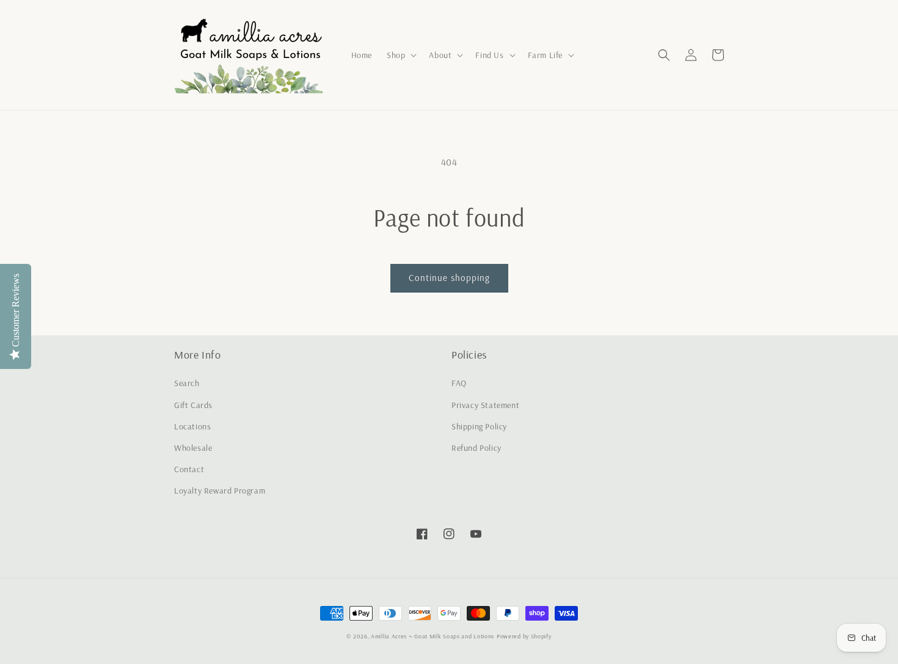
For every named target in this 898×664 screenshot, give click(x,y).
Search (187, 383)
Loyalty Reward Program (219, 490)
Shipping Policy (479, 426)
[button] (400, 55)
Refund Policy (476, 447)
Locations (192, 426)
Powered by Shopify (524, 636)
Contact (189, 469)
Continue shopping (449, 277)
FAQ (459, 383)
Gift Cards (193, 404)
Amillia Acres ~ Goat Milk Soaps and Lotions (432, 636)
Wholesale (193, 447)
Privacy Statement (485, 404)
